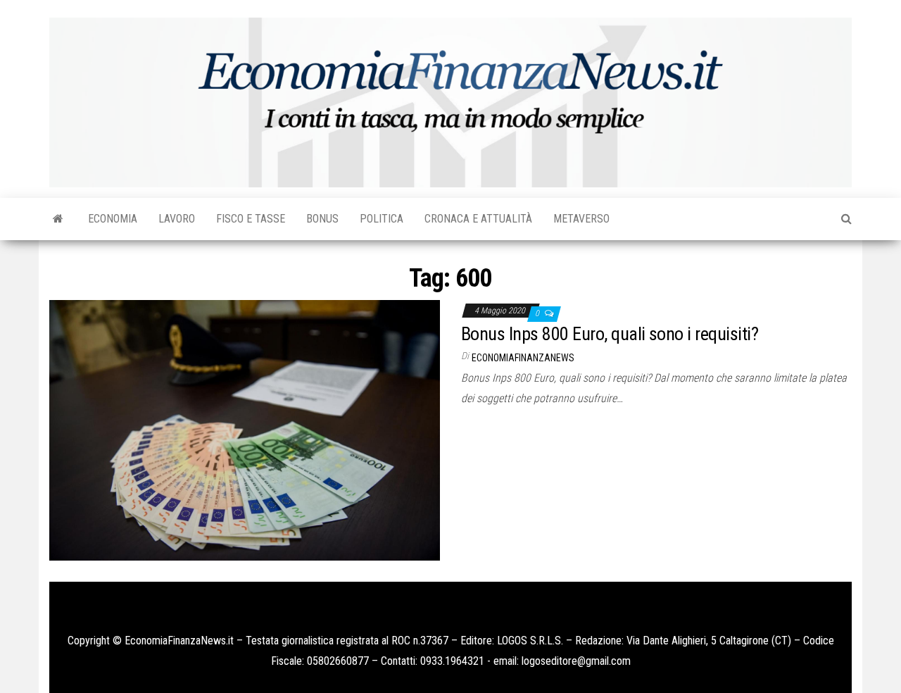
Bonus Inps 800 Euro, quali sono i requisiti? (609, 333)
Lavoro (176, 218)
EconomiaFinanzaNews (523, 357)
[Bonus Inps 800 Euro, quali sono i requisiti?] (244, 429)
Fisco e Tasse (250, 218)
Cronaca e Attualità (478, 218)
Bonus (322, 218)
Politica (381, 218)
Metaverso (581, 218)
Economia (112, 218)
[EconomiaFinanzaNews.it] (58, 219)
